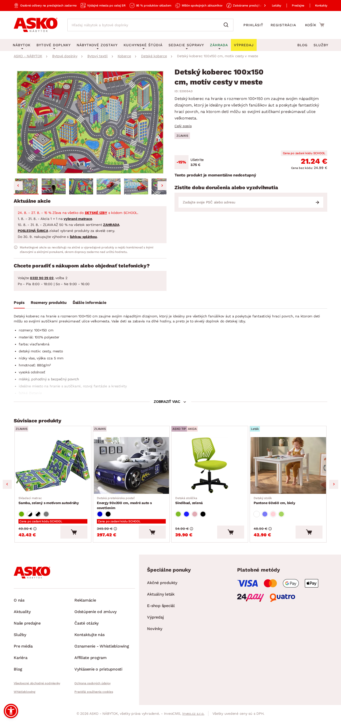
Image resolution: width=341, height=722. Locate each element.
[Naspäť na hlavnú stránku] (35, 25)
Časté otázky (86, 623)
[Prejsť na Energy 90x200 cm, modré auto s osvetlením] (131, 465)
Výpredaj (155, 617)
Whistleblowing (24, 692)
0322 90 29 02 (41, 278)
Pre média (23, 646)
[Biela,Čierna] (30, 514)
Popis (19, 302)
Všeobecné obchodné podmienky (37, 683)
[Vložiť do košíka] (73, 532)
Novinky (154, 628)
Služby (321, 45)
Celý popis (183, 126)
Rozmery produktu (49, 302)
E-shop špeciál (161, 605)
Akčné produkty (162, 582)
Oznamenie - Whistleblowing (101, 646)
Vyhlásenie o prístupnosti (98, 669)
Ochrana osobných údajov (92, 683)
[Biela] (257, 514)
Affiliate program (90, 657)
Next (333, 484)
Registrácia (283, 25)
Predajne (298, 5)
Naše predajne (27, 623)
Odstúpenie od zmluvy (95, 611)
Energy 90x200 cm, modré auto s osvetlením (124, 503)
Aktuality (22, 611)
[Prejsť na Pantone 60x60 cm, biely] (288, 465)
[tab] (19, 303)
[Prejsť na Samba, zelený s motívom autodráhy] (53, 465)
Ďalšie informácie (89, 302)
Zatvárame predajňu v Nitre (252, 5)
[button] (26, 186)
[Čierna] (108, 514)
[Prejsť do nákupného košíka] (314, 25)
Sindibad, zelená (189, 500)
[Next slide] (162, 185)
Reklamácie (85, 600)
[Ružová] (195, 514)
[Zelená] (21, 514)
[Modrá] (100, 514)
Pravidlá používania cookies (93, 692)
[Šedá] (46, 514)
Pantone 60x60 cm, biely (274, 500)
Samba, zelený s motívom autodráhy (48, 500)
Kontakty (321, 5)
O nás (19, 600)
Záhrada (219, 45)
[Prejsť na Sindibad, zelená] (209, 465)
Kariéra (20, 657)
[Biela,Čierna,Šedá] (38, 514)
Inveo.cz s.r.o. (193, 714)
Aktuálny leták (160, 594)
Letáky (276, 5)
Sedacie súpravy (186, 45)
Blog (302, 45)
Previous (7, 484)
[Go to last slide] (18, 185)
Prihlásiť (253, 25)
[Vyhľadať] (227, 25)
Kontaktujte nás (89, 634)
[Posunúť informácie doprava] (261, 5)
